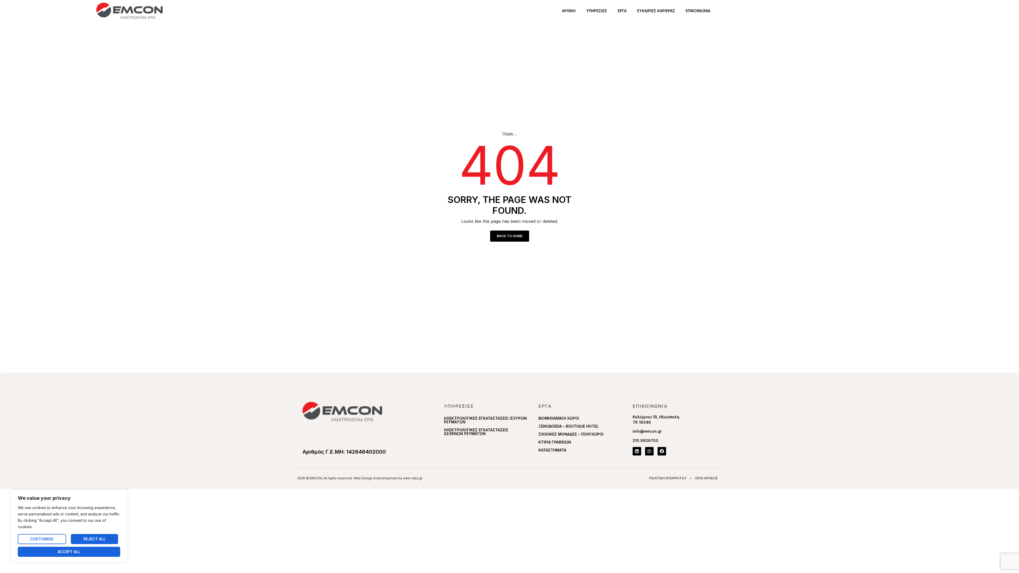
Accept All (69, 551)
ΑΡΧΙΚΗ (569, 10)
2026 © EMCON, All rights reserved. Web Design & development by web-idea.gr (359, 478)
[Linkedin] (637, 451)
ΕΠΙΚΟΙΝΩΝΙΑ (698, 10)
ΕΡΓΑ (622, 10)
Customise (41, 539)
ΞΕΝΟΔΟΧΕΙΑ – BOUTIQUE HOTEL (568, 426)
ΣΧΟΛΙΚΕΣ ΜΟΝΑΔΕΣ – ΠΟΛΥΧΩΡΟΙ (570, 434)
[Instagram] (649, 451)
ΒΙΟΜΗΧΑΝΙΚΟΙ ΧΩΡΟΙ (558, 418)
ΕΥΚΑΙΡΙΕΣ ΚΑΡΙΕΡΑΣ (656, 10)
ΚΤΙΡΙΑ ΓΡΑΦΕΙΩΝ (554, 442)
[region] (69, 525)
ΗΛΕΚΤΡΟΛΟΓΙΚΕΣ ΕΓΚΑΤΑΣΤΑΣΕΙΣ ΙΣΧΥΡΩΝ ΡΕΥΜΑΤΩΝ (485, 420)
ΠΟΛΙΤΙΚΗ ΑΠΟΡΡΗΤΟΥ (667, 478)
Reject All (94, 539)
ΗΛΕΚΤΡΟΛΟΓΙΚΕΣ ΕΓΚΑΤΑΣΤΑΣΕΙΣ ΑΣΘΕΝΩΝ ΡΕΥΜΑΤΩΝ (476, 432)
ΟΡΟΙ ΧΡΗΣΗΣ (706, 478)
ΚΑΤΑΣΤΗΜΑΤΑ (552, 450)
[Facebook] (662, 451)
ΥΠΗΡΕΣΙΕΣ (596, 10)
